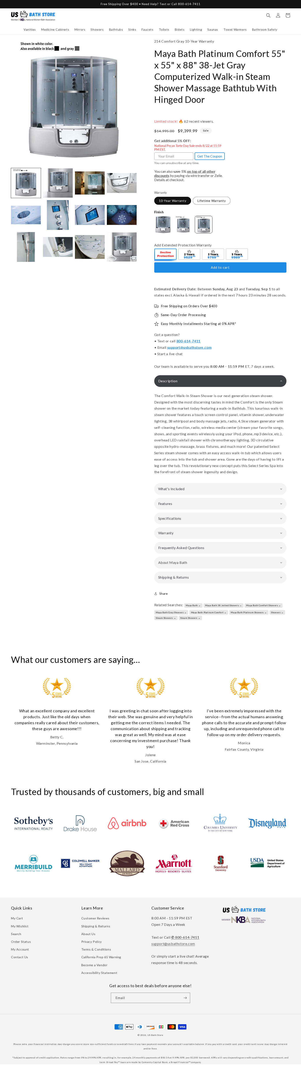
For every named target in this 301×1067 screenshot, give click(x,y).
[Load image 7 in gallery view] (90, 215)
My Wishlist (20, 926)
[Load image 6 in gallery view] (58, 215)
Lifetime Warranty (211, 201)
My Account (20, 949)
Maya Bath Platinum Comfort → (209, 612)
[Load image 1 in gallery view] (26, 183)
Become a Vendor (94, 965)
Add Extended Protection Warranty (183, 245)
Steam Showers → (166, 618)
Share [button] (163, 593)
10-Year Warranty (172, 201)
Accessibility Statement (99, 973)
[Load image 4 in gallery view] (122, 183)
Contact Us (19, 957)
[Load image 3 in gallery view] (90, 183)
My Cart (17, 918)
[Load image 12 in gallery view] (122, 247)
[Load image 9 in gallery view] (26, 247)
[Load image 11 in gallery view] (90, 247)
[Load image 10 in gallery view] (58, 247)
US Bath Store (155, 1035)
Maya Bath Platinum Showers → (249, 612)
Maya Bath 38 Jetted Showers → (223, 605)
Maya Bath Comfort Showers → (263, 605)
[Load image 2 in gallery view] (58, 183)
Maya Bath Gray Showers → (171, 612)
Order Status (21, 941)
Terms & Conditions (96, 949)
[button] (30, 29)
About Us (88, 934)
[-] (165, 254)
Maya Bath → (193, 605)
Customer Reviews (95, 918)
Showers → (277, 612)
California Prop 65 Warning (101, 957)
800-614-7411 (189, 341)
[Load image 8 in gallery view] (122, 215)
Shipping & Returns (95, 926)
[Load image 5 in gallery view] (26, 215)
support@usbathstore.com (189, 347)
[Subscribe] (185, 998)
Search (16, 934)
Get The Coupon (209, 156)
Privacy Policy (91, 941)
